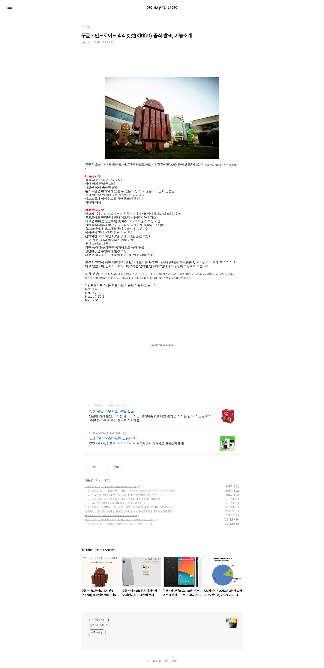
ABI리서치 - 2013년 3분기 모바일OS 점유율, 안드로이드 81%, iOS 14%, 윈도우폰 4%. (128, 511)
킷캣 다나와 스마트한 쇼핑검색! (113, 438)
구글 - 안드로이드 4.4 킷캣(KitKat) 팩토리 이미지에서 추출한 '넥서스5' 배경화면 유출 (128, 490)
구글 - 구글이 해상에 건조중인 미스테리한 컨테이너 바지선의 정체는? (120, 494)
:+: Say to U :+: (162, 7)
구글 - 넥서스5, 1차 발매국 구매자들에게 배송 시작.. (111, 486)
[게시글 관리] (104, 467)
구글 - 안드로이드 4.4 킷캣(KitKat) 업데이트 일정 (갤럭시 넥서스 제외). (121, 498)
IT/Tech (89, 480)
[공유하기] (99, 467)
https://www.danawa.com (105, 432)
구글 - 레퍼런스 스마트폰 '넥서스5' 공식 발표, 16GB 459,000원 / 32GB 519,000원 (126, 507)
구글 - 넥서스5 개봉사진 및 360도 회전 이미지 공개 (111, 515)
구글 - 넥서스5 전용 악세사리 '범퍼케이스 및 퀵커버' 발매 (114, 503)
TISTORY (163, 661)
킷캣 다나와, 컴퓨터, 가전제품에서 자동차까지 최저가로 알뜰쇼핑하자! (136, 443)
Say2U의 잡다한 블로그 (100, 625)
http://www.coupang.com (104, 405)
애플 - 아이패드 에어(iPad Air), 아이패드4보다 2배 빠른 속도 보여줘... (120, 519)
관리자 (175, 661)
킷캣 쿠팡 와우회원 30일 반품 (111, 411)
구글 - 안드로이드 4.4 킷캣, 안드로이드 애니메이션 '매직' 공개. (116, 523)
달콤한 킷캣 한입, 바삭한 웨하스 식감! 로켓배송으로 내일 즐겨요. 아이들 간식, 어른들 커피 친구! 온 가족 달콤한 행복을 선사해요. (150, 418)
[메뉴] (10, 7)
